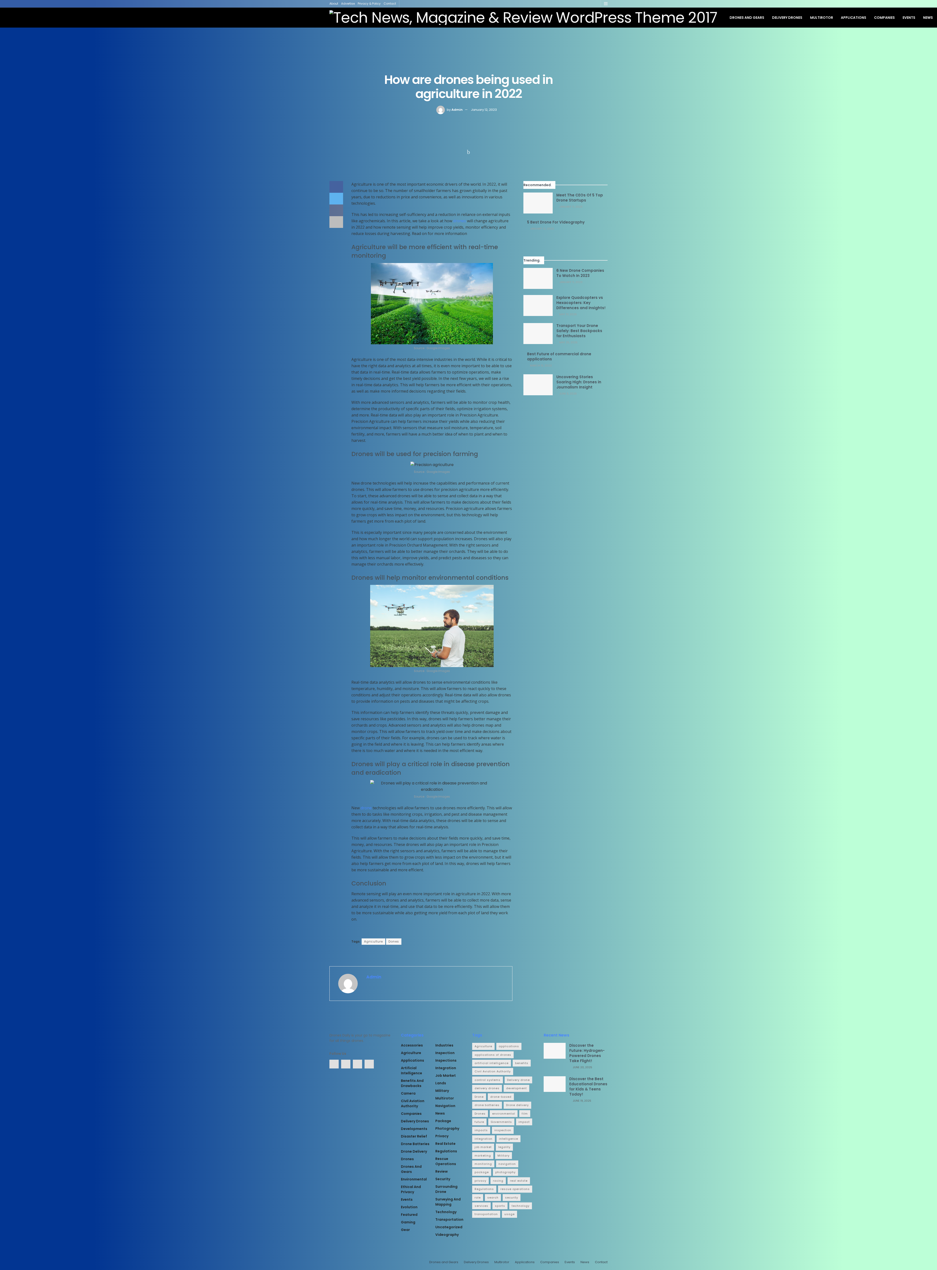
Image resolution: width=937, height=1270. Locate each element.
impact (524, 1122)
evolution (409, 1207)
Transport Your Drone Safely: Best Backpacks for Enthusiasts (579, 330)
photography (505, 1172)
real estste (519, 1181)
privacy (441, 1136)
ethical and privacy (411, 1189)
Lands (440, 1083)
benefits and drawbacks (412, 1083)
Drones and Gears (747, 17)
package (443, 1120)
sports (500, 1206)
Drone (479, 1097)
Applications (853, 17)
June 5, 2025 (568, 394)
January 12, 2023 (484, 109)
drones (459, 221)
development (516, 1088)
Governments (501, 1122)
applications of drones (493, 1055)
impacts (481, 1130)
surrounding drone (446, 1189)
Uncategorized (448, 1227)
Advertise (348, 3)
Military (503, 1156)
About (333, 3)
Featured (409, 1214)
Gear (405, 1229)
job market (445, 1075)
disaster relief (414, 1136)
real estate (445, 1143)
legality (504, 1147)
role (478, 1197)
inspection (445, 1052)
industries (444, 1045)
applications (509, 1046)
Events (909, 17)
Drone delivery (517, 1105)
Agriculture (373, 941)
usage (509, 1214)
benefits (521, 1063)
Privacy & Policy (369, 3)
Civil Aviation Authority (412, 1103)
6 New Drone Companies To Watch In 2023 (580, 273)
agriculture (411, 1052)
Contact (390, 3)
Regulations (446, 1151)
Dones (393, 941)
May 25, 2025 (568, 342)
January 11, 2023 (570, 207)
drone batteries (415, 1143)
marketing (483, 1156)
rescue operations (445, 1161)
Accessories (412, 1045)
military (442, 1090)
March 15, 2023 (540, 365)
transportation (449, 1219)
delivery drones (487, 1088)
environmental (414, 1179)
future (479, 1122)
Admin (457, 109)
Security (442, 1179)
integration (445, 1068)
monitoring (483, 1164)
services (481, 1206)
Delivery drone (518, 1080)
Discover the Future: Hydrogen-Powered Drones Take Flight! (587, 1053)
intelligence (508, 1139)
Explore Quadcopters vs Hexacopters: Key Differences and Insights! (581, 302)
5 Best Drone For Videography (556, 222)
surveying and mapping (448, 1202)
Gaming (408, 1222)
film (525, 1114)
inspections (446, 1060)
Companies (884, 17)
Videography (447, 1234)
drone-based (500, 1097)
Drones (407, 1159)
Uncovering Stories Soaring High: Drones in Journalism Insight (578, 382)
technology (446, 1211)
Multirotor (821, 17)
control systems (487, 1080)
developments (414, 1128)
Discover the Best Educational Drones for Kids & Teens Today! (588, 1086)
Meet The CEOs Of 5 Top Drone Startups (579, 198)
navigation (445, 1105)
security (511, 1197)
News (928, 17)
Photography (447, 1128)
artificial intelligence (411, 1071)
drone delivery (414, 1151)
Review (441, 1171)
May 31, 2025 (568, 314)
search (493, 1197)
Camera (408, 1093)
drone (366, 808)
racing (498, 1181)
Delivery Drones (787, 17)
